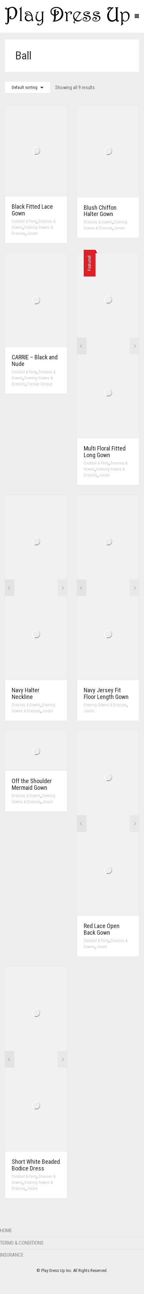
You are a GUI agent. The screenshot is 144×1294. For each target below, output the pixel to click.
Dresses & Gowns (98, 222)
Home (6, 1231)
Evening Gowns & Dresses (105, 705)
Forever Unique (39, 384)
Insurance (11, 1255)
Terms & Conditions (22, 1243)
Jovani (32, 233)
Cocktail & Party (24, 221)
